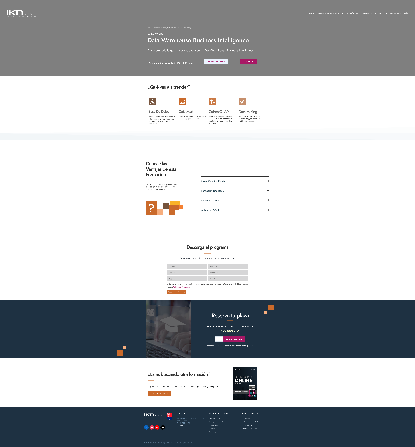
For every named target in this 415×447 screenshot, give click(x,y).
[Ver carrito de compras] (408, 4)
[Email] (162, 427)
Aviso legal (246, 418)
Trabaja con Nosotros (217, 422)
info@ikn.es (181, 425)
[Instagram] (152, 427)
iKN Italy (212, 428)
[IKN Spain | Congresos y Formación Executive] (21, 13)
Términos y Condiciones (250, 428)
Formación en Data (159, 28)
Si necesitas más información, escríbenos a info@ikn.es (230, 345)
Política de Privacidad (181, 287)
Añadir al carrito (234, 339)
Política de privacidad (250, 422)
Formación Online (210, 200)
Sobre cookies (247, 425)
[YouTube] (157, 427)
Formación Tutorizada (212, 191)
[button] (216, 61)
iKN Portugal (214, 425)
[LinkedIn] (146, 427)
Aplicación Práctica (211, 210)
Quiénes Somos (215, 418)
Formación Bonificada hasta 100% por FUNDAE (230, 326)
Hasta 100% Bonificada (213, 181)
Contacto (212, 432)
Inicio (149, 28)
